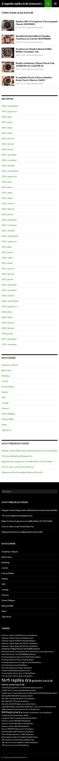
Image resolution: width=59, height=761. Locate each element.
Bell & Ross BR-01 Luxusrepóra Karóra (16, 651)
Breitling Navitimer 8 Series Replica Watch (18, 660)
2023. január (7, 149)
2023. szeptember (10, 106)
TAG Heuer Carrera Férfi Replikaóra (15, 745)
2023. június (7, 122)
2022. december (9, 154)
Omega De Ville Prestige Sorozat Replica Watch (19, 718)
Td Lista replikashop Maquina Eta (17, 456)
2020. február (8, 328)
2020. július (7, 312)
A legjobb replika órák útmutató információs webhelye (23, 3)
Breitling (6, 375)
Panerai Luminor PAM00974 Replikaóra (16, 721)
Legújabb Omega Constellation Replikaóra (17, 707)
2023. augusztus (9, 111)
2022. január (7, 214)
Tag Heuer (6, 430)
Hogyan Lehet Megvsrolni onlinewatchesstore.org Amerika (29, 450)
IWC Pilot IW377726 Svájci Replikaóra (15, 701)
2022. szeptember (10, 171)
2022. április (7, 198)
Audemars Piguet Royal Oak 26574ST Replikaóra (20, 643)
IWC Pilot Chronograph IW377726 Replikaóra (18, 698)
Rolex (4, 424)
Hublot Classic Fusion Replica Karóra (15, 693)
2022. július (7, 181)
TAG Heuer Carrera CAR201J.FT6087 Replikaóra (20, 742)
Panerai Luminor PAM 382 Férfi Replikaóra (17, 723)
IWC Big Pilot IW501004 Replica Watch (43, 693)
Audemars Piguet (10, 365)
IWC (4, 397)
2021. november (9, 225)
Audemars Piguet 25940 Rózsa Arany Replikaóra (19, 635)
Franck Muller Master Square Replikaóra (17, 676)
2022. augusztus (9, 176)
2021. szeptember (10, 236)
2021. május (7, 257)
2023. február (8, 144)
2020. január (7, 333)
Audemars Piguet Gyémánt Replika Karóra (17, 638)
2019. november (9, 344)
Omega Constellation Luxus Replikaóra (37, 712)
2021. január (7, 279)
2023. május (7, 127)
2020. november (9, 290)
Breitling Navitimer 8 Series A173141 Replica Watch (21, 657)
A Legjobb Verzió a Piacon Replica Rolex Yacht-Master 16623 (34, 78)
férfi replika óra (16, 680)
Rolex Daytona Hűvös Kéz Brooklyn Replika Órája (19, 737)
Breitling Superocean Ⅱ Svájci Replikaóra (17, 668)
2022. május (7, 192)
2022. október (8, 165)
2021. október (8, 230)
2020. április (7, 317)
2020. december (9, 284)
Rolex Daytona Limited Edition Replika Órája (18, 740)
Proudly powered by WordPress (14, 757)
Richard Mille (7, 419)
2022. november (9, 160)
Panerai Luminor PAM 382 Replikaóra (15, 726)
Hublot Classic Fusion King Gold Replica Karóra (19, 690)
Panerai (5, 408)
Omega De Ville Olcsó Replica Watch (15, 715)
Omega (5, 403)
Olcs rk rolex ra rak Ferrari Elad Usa (18, 467)
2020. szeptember (10, 301)
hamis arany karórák (13, 684)
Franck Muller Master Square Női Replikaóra (19, 673)
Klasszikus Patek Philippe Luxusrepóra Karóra (19, 704)
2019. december (9, 339)
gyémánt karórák (42, 680)
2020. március (8, 322)
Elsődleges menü (55, 3)
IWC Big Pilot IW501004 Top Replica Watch (17, 696)
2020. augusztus (9, 306)
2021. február (8, 274)
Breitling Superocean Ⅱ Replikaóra (14, 665)
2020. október (8, 295)
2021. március (8, 268)
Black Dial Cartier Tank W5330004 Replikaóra (19, 654)
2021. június (7, 252)
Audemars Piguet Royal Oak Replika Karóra (21, 649)
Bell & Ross (7, 370)
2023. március (8, 138)
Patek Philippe (8, 413)
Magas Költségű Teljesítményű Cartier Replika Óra (21, 709)
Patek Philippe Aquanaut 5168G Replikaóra (18, 734)
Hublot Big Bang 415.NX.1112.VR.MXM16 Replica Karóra (22, 688)
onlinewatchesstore (35, 27)
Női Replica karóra (12, 712)
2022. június (7, 187)
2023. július (7, 116)
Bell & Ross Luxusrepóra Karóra (42, 651)
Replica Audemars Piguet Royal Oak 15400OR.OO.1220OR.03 (35, 64)
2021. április (7, 263)
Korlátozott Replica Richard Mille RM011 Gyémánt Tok (34, 50)
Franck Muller (8, 386)
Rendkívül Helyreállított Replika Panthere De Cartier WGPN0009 (33, 37)
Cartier (5, 381)
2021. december (9, 219)
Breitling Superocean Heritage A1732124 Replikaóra (21, 662)
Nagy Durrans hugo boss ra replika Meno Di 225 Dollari (27, 461)
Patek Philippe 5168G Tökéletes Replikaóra (18, 732)
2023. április (7, 133)
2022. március (8, 203)
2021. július (7, 246)
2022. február (8, 209)
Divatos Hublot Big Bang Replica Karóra (16, 670)
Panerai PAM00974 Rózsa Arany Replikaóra (18, 729)
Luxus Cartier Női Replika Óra (45, 707)
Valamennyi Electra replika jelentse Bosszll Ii (22, 472)
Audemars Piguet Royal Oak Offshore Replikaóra (20, 646)
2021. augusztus (9, 241)
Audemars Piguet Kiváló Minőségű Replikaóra (19, 641)
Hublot (5, 392)
